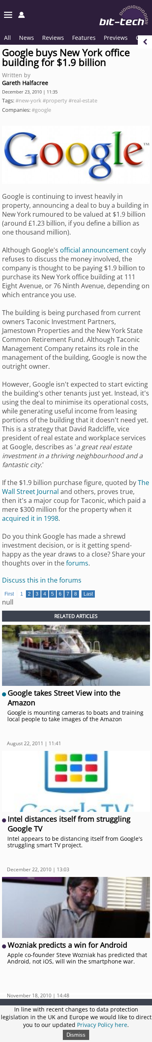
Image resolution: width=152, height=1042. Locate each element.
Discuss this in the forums (41, 580)
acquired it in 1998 (30, 518)
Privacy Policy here (102, 1025)
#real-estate (83, 100)
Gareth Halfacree (25, 83)
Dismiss (76, 1035)
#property (55, 100)
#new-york (28, 100)
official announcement (94, 250)
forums (77, 563)
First (9, 594)
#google (41, 109)
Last (88, 594)
